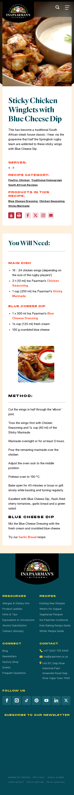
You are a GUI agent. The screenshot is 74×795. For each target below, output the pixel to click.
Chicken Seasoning (52, 201)
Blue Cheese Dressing (23, 201)
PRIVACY (39, 777)
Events (6, 667)
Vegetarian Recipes (51, 614)
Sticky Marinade (19, 206)
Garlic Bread (28, 537)
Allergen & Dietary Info (16, 603)
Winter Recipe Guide (51, 631)
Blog (5, 651)
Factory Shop (10, 662)
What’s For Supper (50, 609)
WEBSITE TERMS (19, 777)
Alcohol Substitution (14, 625)
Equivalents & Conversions (18, 620)
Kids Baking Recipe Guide (54, 625)
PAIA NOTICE (35, 782)
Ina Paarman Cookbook (53, 620)
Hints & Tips (9, 614)
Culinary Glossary (13, 631)
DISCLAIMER (56, 777)
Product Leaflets (12, 609)
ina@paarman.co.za (56, 656)
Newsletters (9, 656)
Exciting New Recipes (52, 603)
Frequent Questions (14, 673)
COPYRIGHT (16, 782)
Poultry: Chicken (19, 180)
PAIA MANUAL (56, 782)
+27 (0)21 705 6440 (56, 650)
